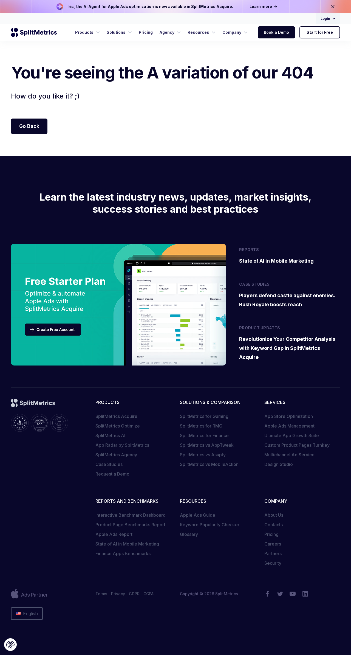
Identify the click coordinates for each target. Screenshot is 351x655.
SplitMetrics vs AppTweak (207, 445)
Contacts (273, 524)
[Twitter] (280, 594)
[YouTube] (293, 594)
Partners (273, 553)
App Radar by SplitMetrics (122, 445)
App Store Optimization (288, 416)
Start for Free (320, 32)
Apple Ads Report (113, 534)
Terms (101, 593)
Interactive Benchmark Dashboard (130, 515)
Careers (272, 544)
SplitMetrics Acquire (116, 416)
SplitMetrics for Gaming (204, 416)
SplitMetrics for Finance (204, 435)
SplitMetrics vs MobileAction (209, 464)
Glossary (189, 534)
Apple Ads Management (289, 426)
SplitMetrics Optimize (117, 426)
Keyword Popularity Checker (209, 524)
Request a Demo (112, 474)
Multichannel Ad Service (289, 454)
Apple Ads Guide (197, 515)
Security (272, 563)
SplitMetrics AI (110, 435)
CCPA (148, 593)
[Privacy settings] (10, 644)
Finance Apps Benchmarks (123, 553)
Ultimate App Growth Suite (291, 435)
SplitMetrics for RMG (201, 426)
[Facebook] (267, 594)
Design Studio (278, 464)
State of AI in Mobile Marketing (127, 544)
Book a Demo (276, 32)
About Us (273, 515)
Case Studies (109, 464)
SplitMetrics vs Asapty (203, 454)
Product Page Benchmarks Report (130, 524)
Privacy (118, 593)
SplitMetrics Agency (116, 454)
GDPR (134, 593)
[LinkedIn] (305, 594)
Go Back (29, 126)
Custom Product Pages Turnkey (297, 445)
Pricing (271, 534)
